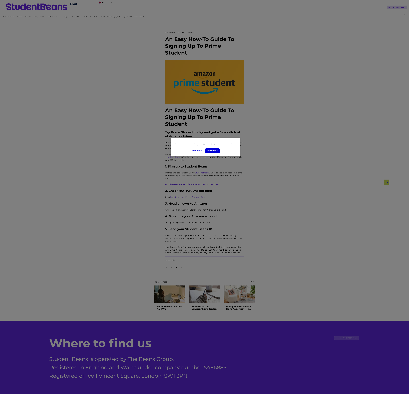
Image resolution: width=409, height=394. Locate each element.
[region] (205, 147)
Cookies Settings (197, 150)
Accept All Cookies (212, 150)
